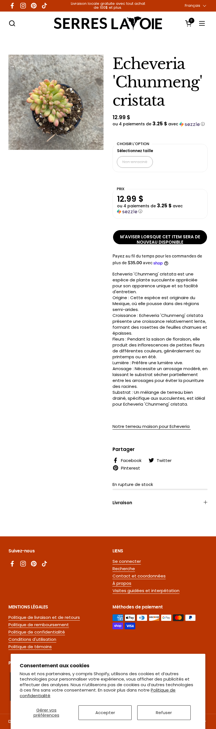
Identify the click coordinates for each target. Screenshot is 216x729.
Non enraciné (134, 162)
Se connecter (126, 561)
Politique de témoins (30, 647)
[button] (11, 23)
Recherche (123, 569)
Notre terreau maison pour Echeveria (151, 426)
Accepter (105, 712)
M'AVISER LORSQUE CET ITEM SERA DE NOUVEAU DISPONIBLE (160, 239)
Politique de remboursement (38, 625)
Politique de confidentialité (36, 632)
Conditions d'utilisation (32, 639)
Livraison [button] (122, 503)
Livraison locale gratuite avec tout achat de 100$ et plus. (108, 6)
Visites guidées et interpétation (145, 591)
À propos (121, 583)
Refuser (164, 712)
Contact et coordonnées (139, 576)
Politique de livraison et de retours (44, 617)
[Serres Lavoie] (108, 23)
